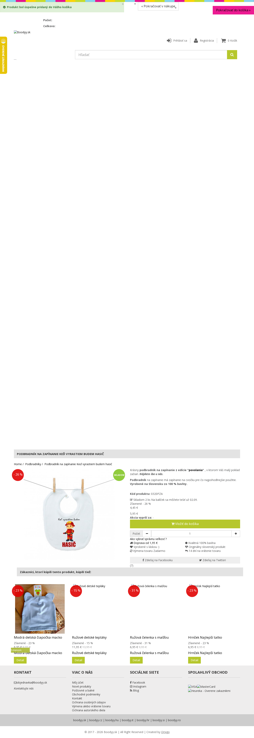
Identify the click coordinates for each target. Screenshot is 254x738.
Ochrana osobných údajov (89, 702)
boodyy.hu (112, 720)
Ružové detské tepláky (89, 637)
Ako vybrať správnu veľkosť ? (148, 539)
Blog (135, 690)
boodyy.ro (174, 720)
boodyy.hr (143, 720)
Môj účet (78, 682)
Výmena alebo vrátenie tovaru (91, 706)
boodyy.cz (95, 720)
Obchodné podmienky (86, 694)
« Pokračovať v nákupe (158, 6)
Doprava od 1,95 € (146, 543)
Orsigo (165, 732)
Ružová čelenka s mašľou (149, 637)
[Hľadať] (232, 54)
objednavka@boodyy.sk (32, 682)
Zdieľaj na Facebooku (158, 560)
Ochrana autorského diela (88, 710)
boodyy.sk (79, 720)
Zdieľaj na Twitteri (214, 560)
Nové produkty (81, 686)
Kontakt (77, 698)
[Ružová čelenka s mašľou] (156, 609)
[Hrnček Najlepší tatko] (214, 609)
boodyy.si (159, 720)
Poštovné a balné (83, 690)
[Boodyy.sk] (22, 32)
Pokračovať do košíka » (233, 10)
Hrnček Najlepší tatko (205, 637)
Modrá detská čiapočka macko (38, 637)
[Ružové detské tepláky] (98, 609)
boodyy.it (128, 720)
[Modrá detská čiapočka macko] (40, 609)
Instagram (139, 686)
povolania (196, 470)
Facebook (138, 682)
